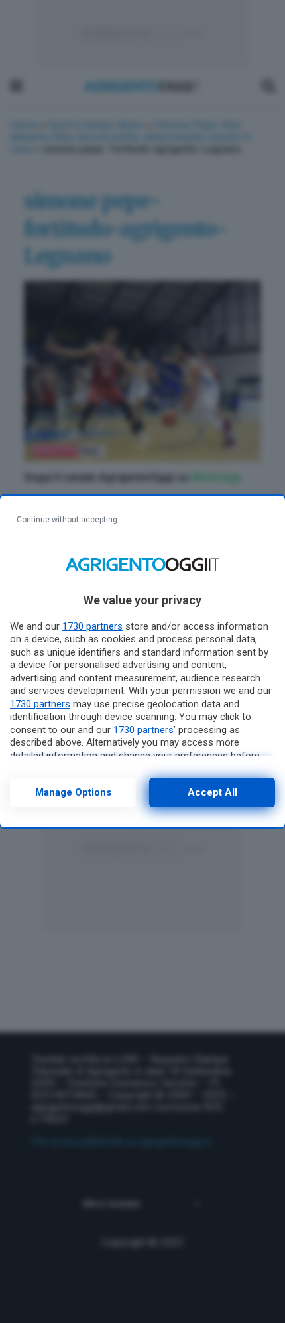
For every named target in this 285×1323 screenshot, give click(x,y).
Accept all (212, 792)
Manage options (73, 792)
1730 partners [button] (92, 626)
